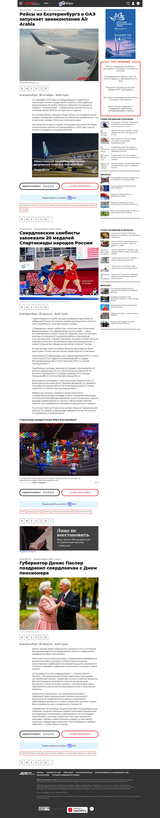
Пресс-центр (68, 772)
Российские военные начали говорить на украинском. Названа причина (123, 290)
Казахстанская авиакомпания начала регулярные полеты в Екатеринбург (59, 163)
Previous (24, 446)
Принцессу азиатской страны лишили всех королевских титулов (124, 203)
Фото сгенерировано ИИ (29, 631)
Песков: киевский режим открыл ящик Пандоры (123, 187)
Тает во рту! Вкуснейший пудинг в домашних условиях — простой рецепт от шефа (124, 243)
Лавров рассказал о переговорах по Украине (124, 314)
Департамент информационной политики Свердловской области (45, 301)
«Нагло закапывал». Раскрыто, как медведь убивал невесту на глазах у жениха (125, 252)
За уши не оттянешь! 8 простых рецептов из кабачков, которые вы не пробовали (125, 235)
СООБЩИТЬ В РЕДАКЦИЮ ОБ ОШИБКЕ (65, 775)
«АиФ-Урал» (26, 483)
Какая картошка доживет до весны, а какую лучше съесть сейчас (124, 211)
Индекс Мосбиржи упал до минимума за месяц (121, 195)
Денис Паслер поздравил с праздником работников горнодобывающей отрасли (121, 109)
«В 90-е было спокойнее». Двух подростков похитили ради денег (124, 267)
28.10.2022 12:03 (25, 10)
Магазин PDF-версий (84, 772)
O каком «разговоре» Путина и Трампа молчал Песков (122, 322)
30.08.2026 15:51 (25, 559)
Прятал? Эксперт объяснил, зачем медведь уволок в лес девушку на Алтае (124, 133)
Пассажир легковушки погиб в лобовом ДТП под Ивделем (120, 89)
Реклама (40, 772)
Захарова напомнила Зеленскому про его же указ (123, 306)
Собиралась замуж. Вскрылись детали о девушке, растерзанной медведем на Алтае (124, 149)
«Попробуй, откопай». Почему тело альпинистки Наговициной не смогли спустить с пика (125, 124)
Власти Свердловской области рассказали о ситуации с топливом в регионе (120, 69)
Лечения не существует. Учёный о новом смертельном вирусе (124, 259)
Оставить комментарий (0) (80, 186)
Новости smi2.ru (28, 551)
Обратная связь (43, 775)
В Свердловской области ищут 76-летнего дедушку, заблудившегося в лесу (120, 79)
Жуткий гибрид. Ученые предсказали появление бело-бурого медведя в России (125, 165)
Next (93, 446)
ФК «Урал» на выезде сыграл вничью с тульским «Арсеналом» (120, 99)
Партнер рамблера (58, 809)
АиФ (37, 83)
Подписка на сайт (53, 772)
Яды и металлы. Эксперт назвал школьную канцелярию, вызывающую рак (123, 141)
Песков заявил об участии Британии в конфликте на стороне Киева (124, 178)
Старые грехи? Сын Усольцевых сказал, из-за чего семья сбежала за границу (125, 157)
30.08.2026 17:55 (26, 229)
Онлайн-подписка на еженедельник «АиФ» (112, 772)
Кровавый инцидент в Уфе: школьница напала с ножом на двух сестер (124, 298)
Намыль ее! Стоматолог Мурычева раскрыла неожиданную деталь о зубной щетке (124, 276)
